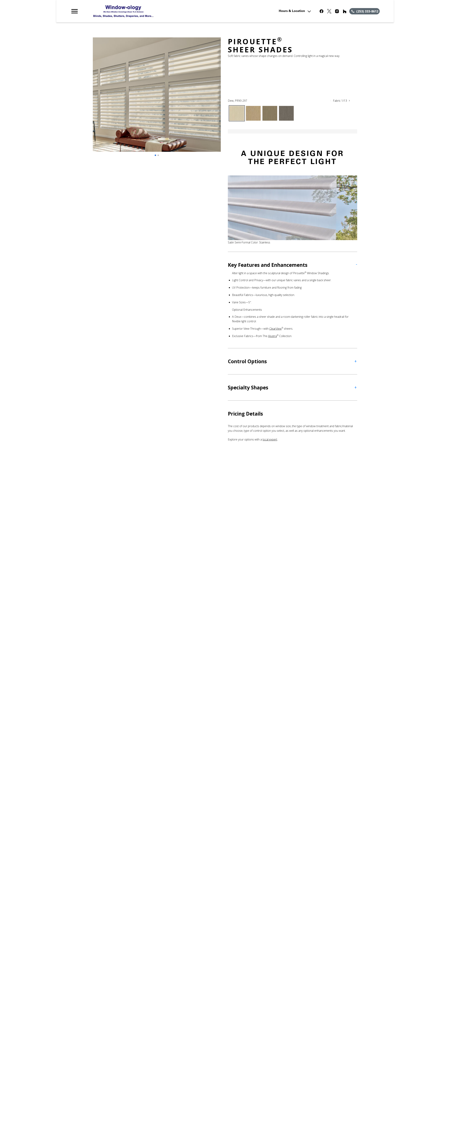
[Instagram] (337, 11)
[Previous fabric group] (331, 101)
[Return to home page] (143, 11)
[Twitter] (329, 11)
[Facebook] (321, 11)
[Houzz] (345, 11)
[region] (157, 98)
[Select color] (236, 113)
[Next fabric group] (349, 101)
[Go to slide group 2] (158, 155)
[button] (74, 11)
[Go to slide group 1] (155, 155)
